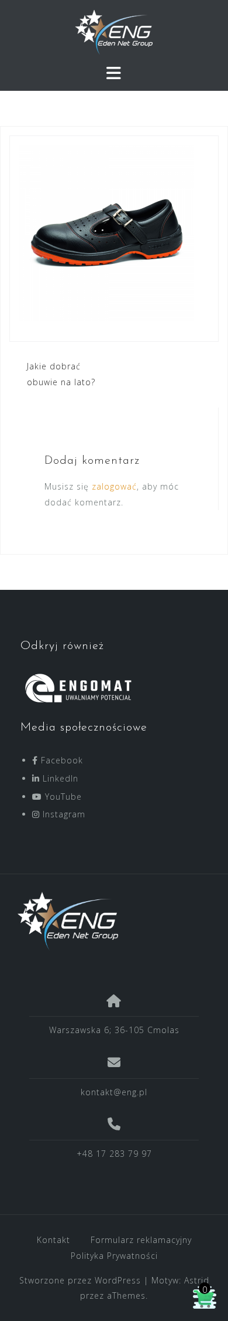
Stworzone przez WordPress (80, 1280)
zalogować (114, 486)
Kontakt (53, 1239)
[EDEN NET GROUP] (110, 921)
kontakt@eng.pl (114, 1092)
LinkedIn (59, 778)
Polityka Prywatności (114, 1255)
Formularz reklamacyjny (141, 1239)
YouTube (62, 796)
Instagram (62, 814)
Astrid (196, 1280)
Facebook (60, 760)
